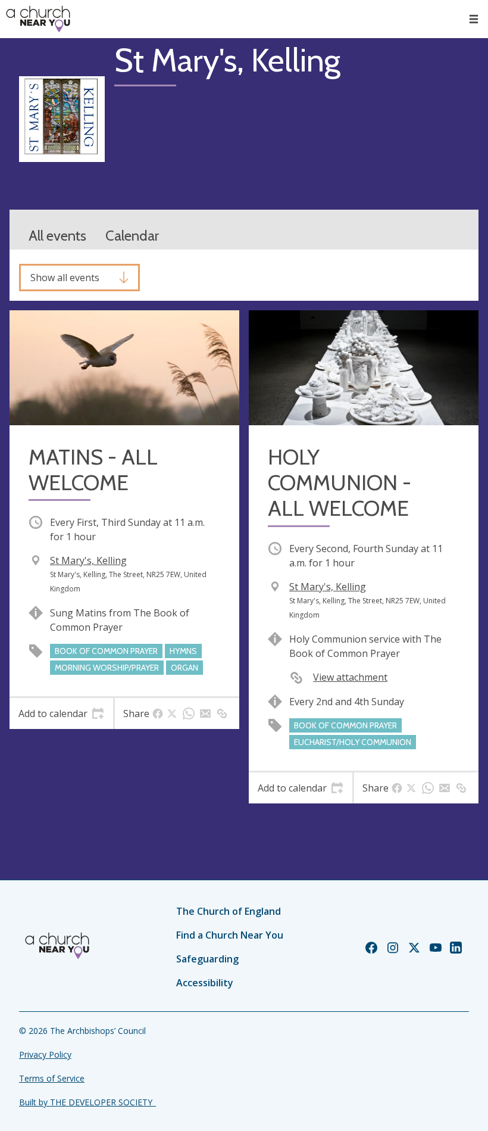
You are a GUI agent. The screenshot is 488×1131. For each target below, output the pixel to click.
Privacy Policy (45, 1054)
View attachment (350, 677)
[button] (473, 19)
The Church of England (228, 911)
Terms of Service (52, 1078)
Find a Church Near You (229, 935)
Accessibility (204, 982)
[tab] (61, 713)
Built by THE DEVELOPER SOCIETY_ (87, 1102)
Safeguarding (207, 958)
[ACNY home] (38, 19)
